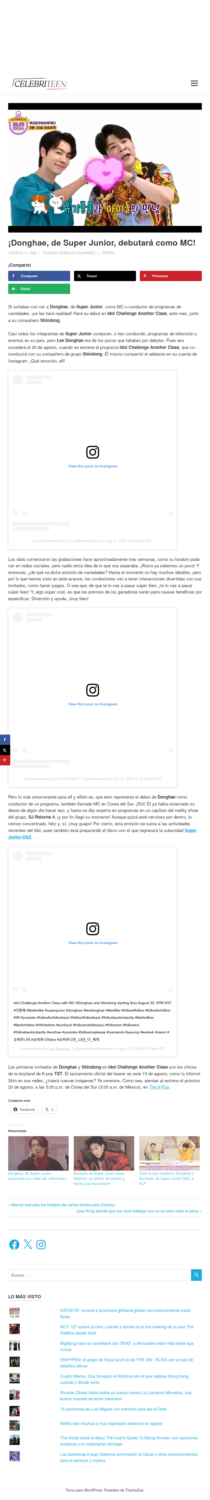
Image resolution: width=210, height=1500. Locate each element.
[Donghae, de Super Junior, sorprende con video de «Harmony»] (38, 1153)
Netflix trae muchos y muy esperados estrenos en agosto (111, 1423)
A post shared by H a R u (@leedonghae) (66, 541)
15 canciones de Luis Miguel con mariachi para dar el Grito (113, 1409)
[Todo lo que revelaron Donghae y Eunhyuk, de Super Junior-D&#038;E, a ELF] (169, 1153)
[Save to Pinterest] (5, 760)
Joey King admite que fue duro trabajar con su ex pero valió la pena (137, 1211)
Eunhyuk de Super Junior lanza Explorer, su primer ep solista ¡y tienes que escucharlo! (99, 1178)
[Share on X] (5, 750)
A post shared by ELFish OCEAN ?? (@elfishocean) (66, 779)
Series (108, 252)
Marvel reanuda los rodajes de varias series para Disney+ (63, 1205)
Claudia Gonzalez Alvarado (69, 252)
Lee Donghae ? (61, 1049)
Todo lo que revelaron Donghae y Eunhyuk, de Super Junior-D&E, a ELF (166, 1178)
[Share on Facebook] (5, 740)
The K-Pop (159, 1087)
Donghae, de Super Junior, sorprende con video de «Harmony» (37, 1176)
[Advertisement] (105, 36)
